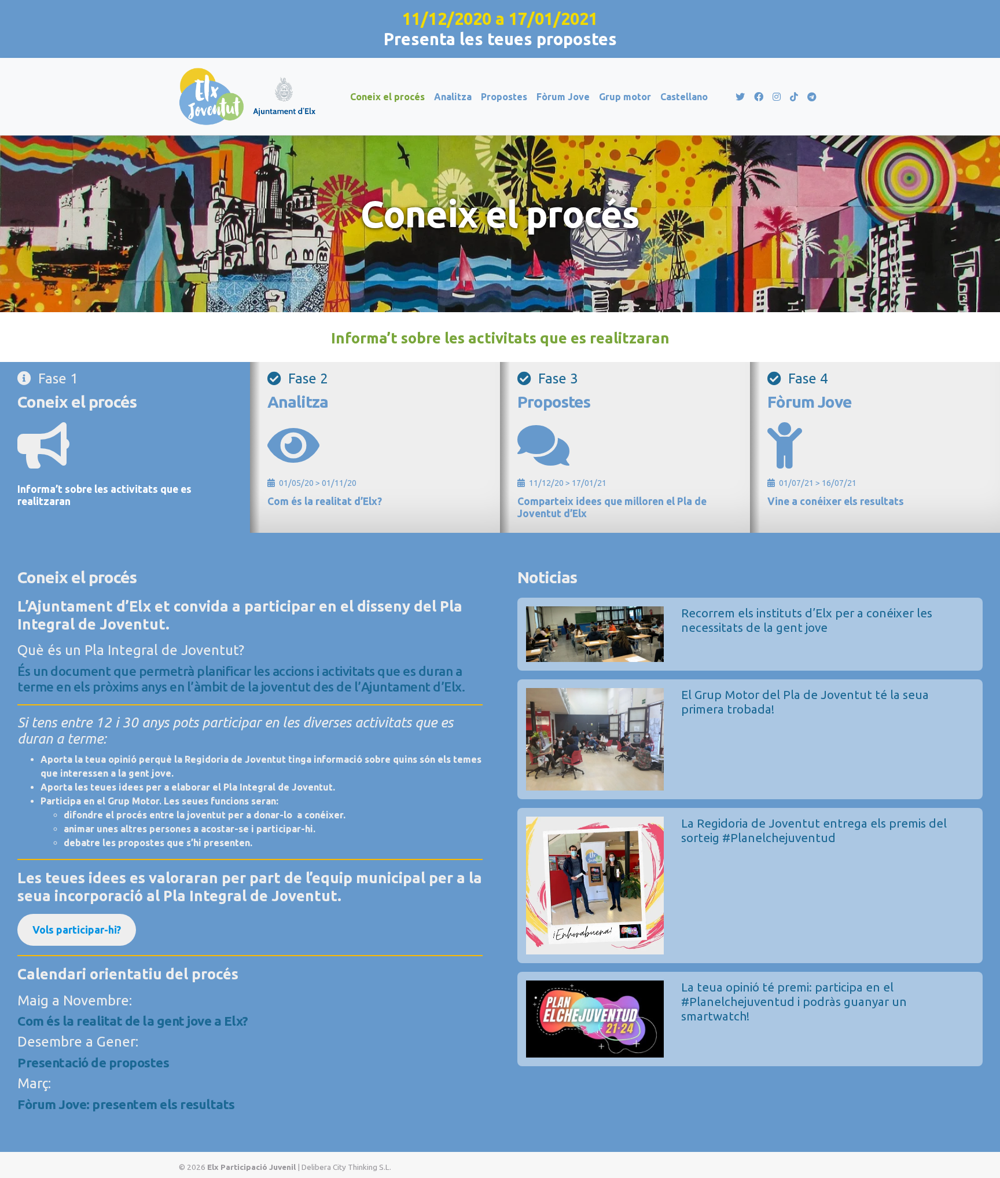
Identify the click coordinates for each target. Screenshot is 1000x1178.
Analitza (453, 97)
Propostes (504, 97)
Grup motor (625, 97)
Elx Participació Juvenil (251, 1167)
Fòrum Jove (563, 97)
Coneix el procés (387, 97)
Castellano (684, 97)
